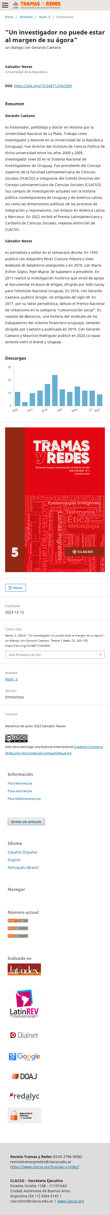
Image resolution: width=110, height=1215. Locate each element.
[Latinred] (24, 1017)
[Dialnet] (24, 1042)
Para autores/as (20, 791)
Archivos (26, 17)
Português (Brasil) (23, 867)
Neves (17, 587)
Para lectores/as (20, 783)
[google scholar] (24, 1060)
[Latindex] (24, 974)
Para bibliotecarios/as (24, 798)
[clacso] (24, 1121)
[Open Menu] (5, 5)
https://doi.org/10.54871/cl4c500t (43, 85)
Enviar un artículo (26, 821)
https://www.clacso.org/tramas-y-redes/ (44, 1166)
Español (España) (22, 852)
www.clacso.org (70, 1201)
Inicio (9, 17)
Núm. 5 (44, 17)
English (14, 859)
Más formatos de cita (25, 654)
